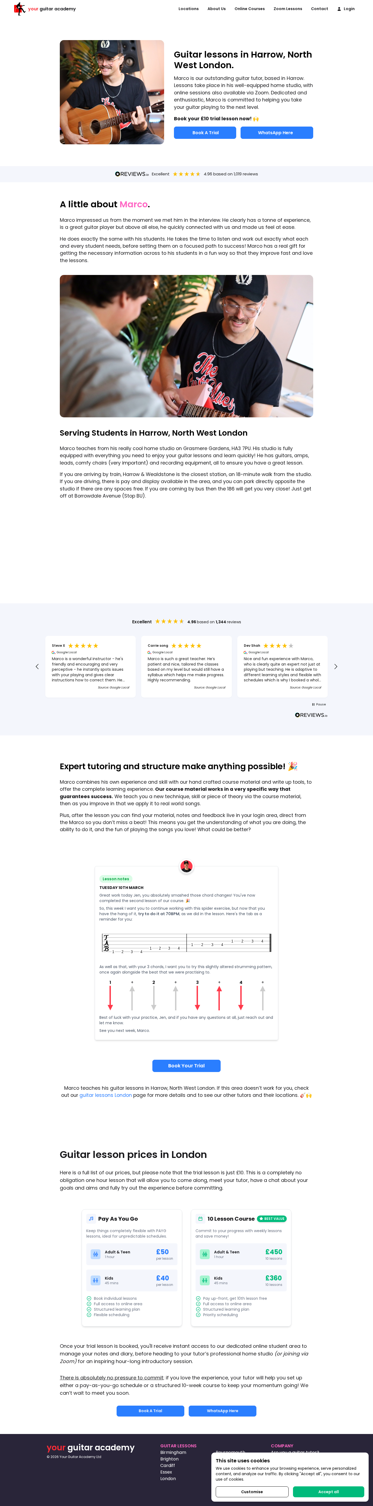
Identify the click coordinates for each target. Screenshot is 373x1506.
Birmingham (173, 1452)
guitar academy (52, 9)
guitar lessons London (105, 1095)
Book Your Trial (186, 1065)
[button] (37, 666)
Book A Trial (206, 133)
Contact (319, 8)
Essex (166, 1472)
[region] (186, 666)
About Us (217, 8)
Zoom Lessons (288, 8)
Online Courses (250, 8)
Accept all (328, 1492)
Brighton (169, 1459)
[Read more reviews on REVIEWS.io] (311, 715)
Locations (189, 8)
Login (349, 8)
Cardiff (167, 1465)
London (168, 1478)
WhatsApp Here (275, 133)
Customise (252, 1492)
